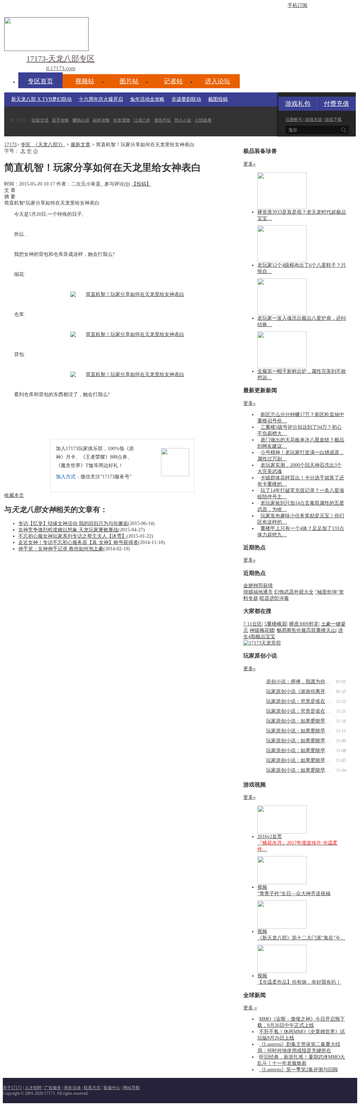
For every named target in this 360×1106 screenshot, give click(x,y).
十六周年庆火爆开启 (101, 99)
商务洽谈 (72, 1087)
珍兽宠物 (121, 120)
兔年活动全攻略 (147, 99)
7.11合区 (252, 624)
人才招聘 (33, 1087)
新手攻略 (60, 120)
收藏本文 (14, 495)
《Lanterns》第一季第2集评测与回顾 (298, 1069)
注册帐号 (293, 119)
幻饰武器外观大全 (294, 592)
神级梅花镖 (262, 630)
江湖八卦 (142, 120)
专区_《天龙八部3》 (43, 144)
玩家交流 (40, 120)
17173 (10, 144)
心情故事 (203, 120)
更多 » (250, 1007)
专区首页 (40, 81)
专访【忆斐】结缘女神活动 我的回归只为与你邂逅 (73, 523)
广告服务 (52, 1087)
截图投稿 (218, 99)
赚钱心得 (80, 120)
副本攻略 (101, 120)
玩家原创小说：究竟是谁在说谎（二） (308, 701)
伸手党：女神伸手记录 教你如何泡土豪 (60, 548)
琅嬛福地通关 (258, 592)
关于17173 (12, 1087)
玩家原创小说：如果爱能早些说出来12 (308, 721)
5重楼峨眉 (275, 624)
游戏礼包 (297, 103)
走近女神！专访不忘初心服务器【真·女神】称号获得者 (78, 542)
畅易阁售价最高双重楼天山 (306, 630)
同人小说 (182, 120)
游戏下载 (333, 119)
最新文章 (80, 144)
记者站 (173, 81)
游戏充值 (313, 119)
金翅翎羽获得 (258, 585)
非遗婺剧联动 (186, 99)
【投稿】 (141, 184)
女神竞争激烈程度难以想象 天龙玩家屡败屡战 (68, 529)
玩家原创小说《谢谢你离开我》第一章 (308, 691)
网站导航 (131, 1087)
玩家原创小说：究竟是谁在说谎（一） (308, 711)
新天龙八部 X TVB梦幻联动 (41, 99)
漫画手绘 (162, 120)
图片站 (129, 81)
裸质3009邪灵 (304, 624)
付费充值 (336, 103)
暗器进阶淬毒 (274, 598)
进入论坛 (217, 81)
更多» (249, 164)
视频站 (84, 81)
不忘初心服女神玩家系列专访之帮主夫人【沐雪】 (72, 536)
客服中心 (111, 1087)
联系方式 (92, 1087)
